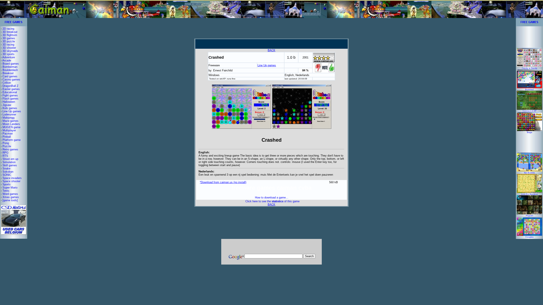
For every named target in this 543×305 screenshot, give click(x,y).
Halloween (9, 101)
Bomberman (10, 66)
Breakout (8, 73)
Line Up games (12, 111)
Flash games (10, 98)
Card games (10, 76)
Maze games (10, 120)
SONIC (7, 174)
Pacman (8, 133)
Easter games (11, 89)
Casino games (11, 79)
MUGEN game (11, 127)
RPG (5, 152)
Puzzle (7, 146)
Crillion (7, 82)
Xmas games (11, 197)
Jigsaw (7, 105)
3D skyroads (10, 51)
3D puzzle (9, 41)
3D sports (8, 54)
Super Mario (10, 187)
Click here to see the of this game (272, 201)
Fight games (10, 95)
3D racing (8, 44)
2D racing (8, 28)
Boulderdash (10, 70)
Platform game (12, 139)
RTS (5, 155)
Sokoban (8, 171)
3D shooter (9, 47)
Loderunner (9, 114)
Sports (7, 184)
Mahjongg (8, 117)
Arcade (6, 60)
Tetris (6, 190)
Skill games (10, 165)
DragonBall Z (10, 85)
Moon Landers (11, 124)
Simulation (9, 162)
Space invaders (12, 178)
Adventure (8, 57)
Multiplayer (9, 130)
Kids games (10, 108)
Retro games (10, 149)
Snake (6, 168)
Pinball (7, 136)
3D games (9, 38)
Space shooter (11, 181)
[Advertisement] (271, 28)
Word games (10, 193)
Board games (11, 63)
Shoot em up (10, 159)
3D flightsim (10, 35)
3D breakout (10, 31)
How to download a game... (271, 197)
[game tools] (10, 200)
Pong (6, 143)
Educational (10, 92)
